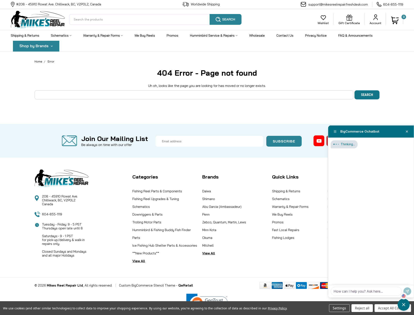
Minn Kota (209, 230)
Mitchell (208, 245)
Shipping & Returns (25, 35)
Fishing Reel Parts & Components (157, 191)
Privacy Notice (316, 35)
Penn (206, 214)
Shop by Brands (34, 45)
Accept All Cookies (393, 308)
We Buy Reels (145, 35)
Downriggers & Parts (147, 214)
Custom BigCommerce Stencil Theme (147, 285)
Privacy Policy (277, 308)
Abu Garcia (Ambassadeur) (222, 207)
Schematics (60, 35)
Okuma (207, 238)
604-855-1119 (393, 4)
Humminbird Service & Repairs (212, 35)
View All (138, 261)
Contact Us (284, 35)
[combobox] (155, 19)
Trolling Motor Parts (146, 222)
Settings (339, 308)
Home (38, 61)
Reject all (362, 308)
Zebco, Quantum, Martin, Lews (224, 222)
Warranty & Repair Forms (102, 35)
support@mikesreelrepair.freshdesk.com (338, 4)
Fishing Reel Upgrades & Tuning (155, 199)
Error (51, 61)
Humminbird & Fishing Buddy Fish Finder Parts (161, 234)
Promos (172, 35)
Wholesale (257, 35)
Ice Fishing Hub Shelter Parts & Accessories (164, 245)
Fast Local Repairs (285, 230)
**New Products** (145, 253)
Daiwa (206, 191)
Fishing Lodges (283, 238)
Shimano (208, 199)
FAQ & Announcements (355, 35)
